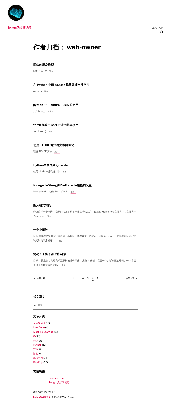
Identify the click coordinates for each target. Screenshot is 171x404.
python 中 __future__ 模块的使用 (55, 105)
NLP (35, 340)
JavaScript (39, 323)
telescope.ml (56, 378)
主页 (154, 27)
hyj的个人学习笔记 (59, 382)
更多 (51, 71)
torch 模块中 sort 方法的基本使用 (55, 125)
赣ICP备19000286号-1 (44, 392)
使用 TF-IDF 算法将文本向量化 (53, 145)
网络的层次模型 (43, 64)
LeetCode (39, 327)
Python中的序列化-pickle (50, 165)
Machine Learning (43, 331)
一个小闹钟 (40, 229)
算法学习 (38, 357)
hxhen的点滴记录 (19, 27)
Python (37, 344)
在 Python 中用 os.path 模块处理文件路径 (61, 85)
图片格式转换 (42, 205)
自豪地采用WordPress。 (64, 397)
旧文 (35, 353)
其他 (35, 349)
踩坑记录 (38, 362)
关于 (160, 27)
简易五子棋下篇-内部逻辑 (50, 254)
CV (35, 336)
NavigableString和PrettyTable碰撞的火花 (62, 185)
